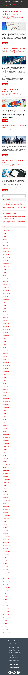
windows (11, 52)
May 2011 (5, 623)
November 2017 (6, 545)
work (10, 18)
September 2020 (6, 443)
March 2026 (5, 245)
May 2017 (5, 563)
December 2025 (6, 254)
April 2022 (5, 386)
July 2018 (5, 521)
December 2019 (6, 470)
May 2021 (5, 419)
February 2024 (6, 320)
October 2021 (6, 404)
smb (6, 52)
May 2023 (5, 347)
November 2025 (6, 257)
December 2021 (6, 398)
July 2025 (5, 269)
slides (17, 95)
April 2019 (5, 494)
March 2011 (5, 629)
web (8, 52)
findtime (20, 130)
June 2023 (5, 344)
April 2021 (5, 422)
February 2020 (6, 464)
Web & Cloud (14, 16)
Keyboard (5, 165)
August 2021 (6, 410)
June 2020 (5, 452)
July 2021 (5, 413)
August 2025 (6, 266)
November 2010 (6, 632)
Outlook (13, 132)
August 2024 (6, 302)
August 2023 (6, 338)
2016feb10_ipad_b (20, 164)
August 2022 (6, 374)
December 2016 (6, 578)
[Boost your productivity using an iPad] (14, 173)
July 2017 (5, 557)
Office (15, 93)
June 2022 (5, 380)
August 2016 (6, 590)
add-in (14, 130)
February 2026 (6, 248)
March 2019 (5, 497)
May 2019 (5, 491)
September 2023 (6, 335)
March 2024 (5, 317)
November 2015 (6, 617)
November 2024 (6, 293)
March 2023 (5, 353)
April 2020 (5, 458)
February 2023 (6, 356)
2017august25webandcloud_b (7, 51)
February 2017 (6, 572)
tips (19, 95)
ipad (2, 165)
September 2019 (6, 479)
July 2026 (5, 233)
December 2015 (6, 614)
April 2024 (5, 314)
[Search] (24, 196)
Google (3, 18)
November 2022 (6, 365)
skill (14, 95)
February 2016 (6, 608)
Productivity (7, 18)
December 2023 (6, 326)
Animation (14, 94)
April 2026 (5, 242)
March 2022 (5, 389)
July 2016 (5, 593)
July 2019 (5, 485)
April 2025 (5, 278)
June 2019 (5, 488)
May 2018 (5, 527)
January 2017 (6, 575)
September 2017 (6, 551)
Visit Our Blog (14, 664)
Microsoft (3, 52)
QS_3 (13, 165)
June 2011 (5, 620)
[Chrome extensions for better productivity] (14, 26)
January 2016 (6, 611)
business (14, 17)
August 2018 (6, 518)
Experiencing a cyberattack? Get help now (14, 1)
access (14, 51)
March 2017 (5, 569)
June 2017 (5, 560)
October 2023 (6, 332)
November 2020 (6, 437)
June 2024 (5, 308)
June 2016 (5, 596)
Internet (22, 51)
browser (17, 51)
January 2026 (6, 251)
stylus (15, 165)
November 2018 (6, 509)
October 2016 (6, 584)
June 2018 (5, 524)
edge (20, 51)
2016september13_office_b (7, 94)
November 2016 (6, 581)
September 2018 (6, 515)
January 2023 (6, 359)
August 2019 (6, 482)
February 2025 (6, 284)
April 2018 (5, 530)
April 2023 (5, 350)
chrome (17, 17)
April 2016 (5, 602)
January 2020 (6, 467)
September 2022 (6, 371)
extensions (21, 17)
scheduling (18, 132)
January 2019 (6, 503)
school (12, 95)
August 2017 (6, 554)
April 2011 (5, 626)
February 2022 (6, 392)
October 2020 (6, 440)
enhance (17, 94)
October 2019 (6, 476)
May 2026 (5, 239)
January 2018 (6, 539)
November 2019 (6, 473)
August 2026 (6, 230)
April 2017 (5, 566)
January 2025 (6, 287)
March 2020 (5, 461)
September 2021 (6, 407)
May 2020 (5, 455)
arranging (17, 130)
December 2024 (6, 290)
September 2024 (6, 299)
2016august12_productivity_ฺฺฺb (7, 130)
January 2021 (6, 431)
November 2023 (6, 329)
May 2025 (5, 275)
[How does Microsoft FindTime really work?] (14, 139)
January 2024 (6, 323)
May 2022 (5, 383)
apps (24, 164)
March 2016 (5, 605)
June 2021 (5, 416)
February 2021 (6, 428)
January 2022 (6, 395)
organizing (10, 132)
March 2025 (5, 281)
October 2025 (6, 260)
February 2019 (6, 500)
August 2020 (6, 446)
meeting (24, 130)
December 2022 (6, 362)
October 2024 (6, 296)
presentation (8, 95)
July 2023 (5, 341)
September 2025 (6, 263)
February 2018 (6, 536)
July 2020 (5, 449)
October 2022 (6, 368)
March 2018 (5, 533)
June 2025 (5, 272)
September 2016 (6, 587)
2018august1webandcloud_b (7, 17)
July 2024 (5, 305)
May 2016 (5, 599)
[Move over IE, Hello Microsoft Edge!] (14, 60)
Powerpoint (4, 95)
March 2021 (5, 425)
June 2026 (5, 236)
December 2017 (6, 542)
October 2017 (6, 548)
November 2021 (6, 401)
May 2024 (5, 311)
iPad (14, 164)
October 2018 (6, 512)
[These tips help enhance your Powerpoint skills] (14, 103)
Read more (5, 43)
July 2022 (5, 377)
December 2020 (6, 434)
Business (14, 129)
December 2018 (6, 506)
